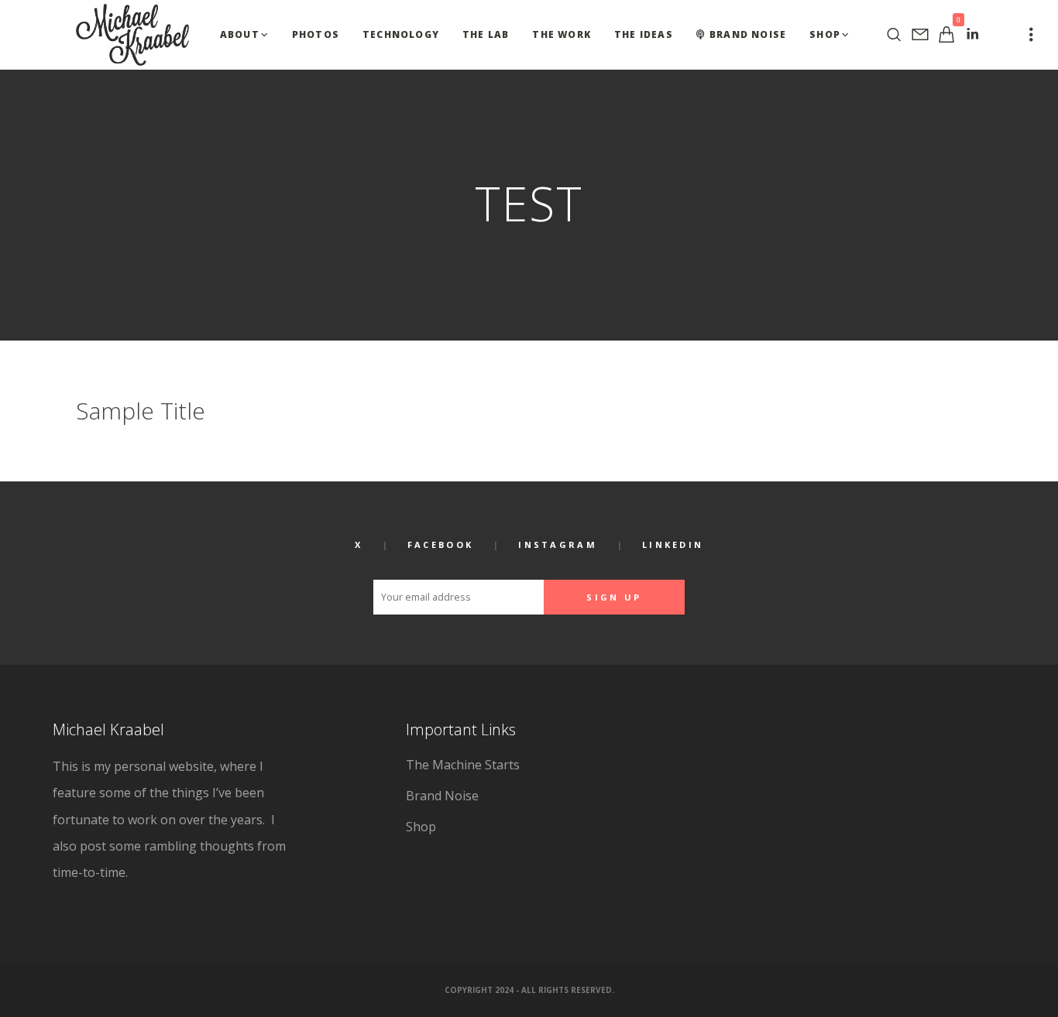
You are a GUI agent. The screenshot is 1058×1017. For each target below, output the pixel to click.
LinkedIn (672, 544)
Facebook (440, 544)
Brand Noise (442, 795)
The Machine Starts (463, 764)
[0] (946, 34)
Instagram (557, 544)
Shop (421, 826)
